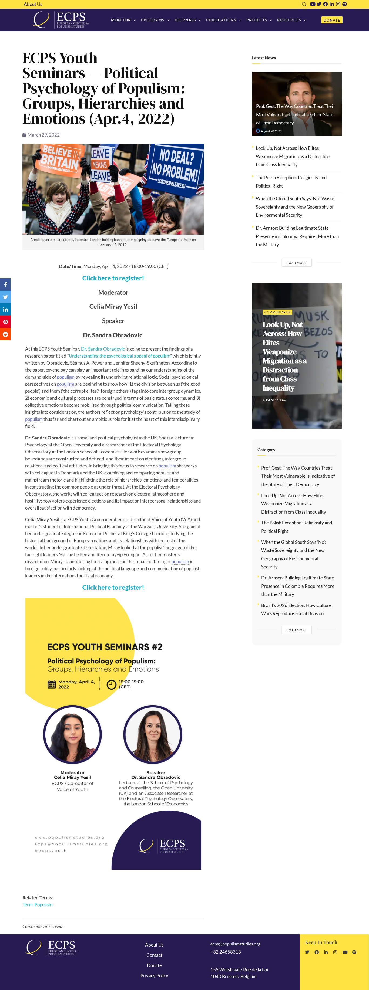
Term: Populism (37, 904)
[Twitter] (319, 4)
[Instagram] (338, 4)
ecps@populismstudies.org (235, 943)
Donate (154, 965)
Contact (154, 955)
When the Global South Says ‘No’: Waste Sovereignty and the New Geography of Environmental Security (295, 207)
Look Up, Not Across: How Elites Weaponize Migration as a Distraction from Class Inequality (293, 156)
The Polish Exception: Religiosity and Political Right (282, 356)
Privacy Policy (154, 975)
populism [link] (66, 377)
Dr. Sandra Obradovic (103, 349)
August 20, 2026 (270, 131)
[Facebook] (325, 4)
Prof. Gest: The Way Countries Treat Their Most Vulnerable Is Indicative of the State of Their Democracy (295, 114)
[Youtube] (312, 4)
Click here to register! (113, 278)
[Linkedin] (331, 4)
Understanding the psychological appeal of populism (119, 356)
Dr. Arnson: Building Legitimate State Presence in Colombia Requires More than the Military (297, 236)
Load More (297, 263)
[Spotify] (344, 4)
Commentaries (277, 326)
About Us (33, 4)
